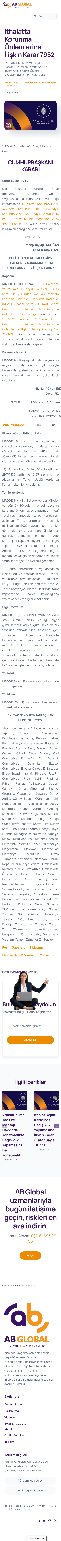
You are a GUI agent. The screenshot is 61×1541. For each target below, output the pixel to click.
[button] (4, 1126)
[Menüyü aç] (55, 5)
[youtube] (49, 1520)
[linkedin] (38, 1520)
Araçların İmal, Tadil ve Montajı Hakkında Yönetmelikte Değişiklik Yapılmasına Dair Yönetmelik (14, 1135)
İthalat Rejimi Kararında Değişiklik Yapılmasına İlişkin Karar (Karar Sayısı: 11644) (45, 1129)
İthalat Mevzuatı (12, 82)
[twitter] (55, 1520)
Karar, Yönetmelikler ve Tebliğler (40, 82)
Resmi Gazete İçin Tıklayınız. (23, 947)
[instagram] (44, 1520)
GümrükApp (16, 1285)
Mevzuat (10, 85)
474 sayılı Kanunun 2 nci (21, 209)
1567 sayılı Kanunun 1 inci (40, 204)
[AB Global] (27, 5)
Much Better (36, 1512)
